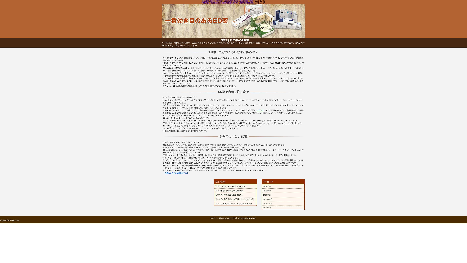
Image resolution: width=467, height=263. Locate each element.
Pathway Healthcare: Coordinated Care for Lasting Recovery (228, 3)
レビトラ (260, 110)
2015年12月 (268, 199)
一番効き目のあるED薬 (233, 40)
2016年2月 (267, 191)
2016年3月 (267, 186)
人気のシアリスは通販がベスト (177, 173)
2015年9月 (267, 208)
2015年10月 (268, 203)
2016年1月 (267, 195)
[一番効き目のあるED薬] (233, 37)
